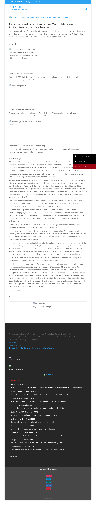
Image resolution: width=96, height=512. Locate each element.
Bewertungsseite (19, 296)
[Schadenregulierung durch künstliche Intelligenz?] (26, 132)
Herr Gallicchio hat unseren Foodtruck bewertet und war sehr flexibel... (39, 408)
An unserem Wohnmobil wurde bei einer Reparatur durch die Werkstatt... (40, 401)
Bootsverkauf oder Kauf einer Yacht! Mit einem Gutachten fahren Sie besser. (42, 25)
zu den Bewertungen (17, 290)
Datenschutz (52, 469)
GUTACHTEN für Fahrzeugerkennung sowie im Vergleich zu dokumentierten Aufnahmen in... (47, 387)
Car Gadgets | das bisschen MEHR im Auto (26, 73)
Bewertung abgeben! (17, 456)
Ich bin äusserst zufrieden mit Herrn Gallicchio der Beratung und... (37, 443)
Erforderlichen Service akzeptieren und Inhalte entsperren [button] (32, 348)
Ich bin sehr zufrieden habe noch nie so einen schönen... (33, 429)
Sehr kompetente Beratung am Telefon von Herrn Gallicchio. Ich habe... (39, 450)
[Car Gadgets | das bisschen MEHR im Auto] (26, 60)
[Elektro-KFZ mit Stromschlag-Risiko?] (26, 96)
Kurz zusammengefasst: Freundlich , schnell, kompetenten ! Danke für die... (40, 394)
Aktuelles (13, 44)
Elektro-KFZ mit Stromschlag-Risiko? (23, 110)
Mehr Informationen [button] (17, 342)
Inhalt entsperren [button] (16, 345)
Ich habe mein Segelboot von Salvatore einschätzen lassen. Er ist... (37, 415)
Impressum (43, 469)
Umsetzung (48, 498)
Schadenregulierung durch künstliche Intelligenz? (28, 146)
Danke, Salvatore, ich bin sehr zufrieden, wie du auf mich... (34, 422)
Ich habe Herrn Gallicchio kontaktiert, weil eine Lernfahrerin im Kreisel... (39, 436)
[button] (84, 156)
